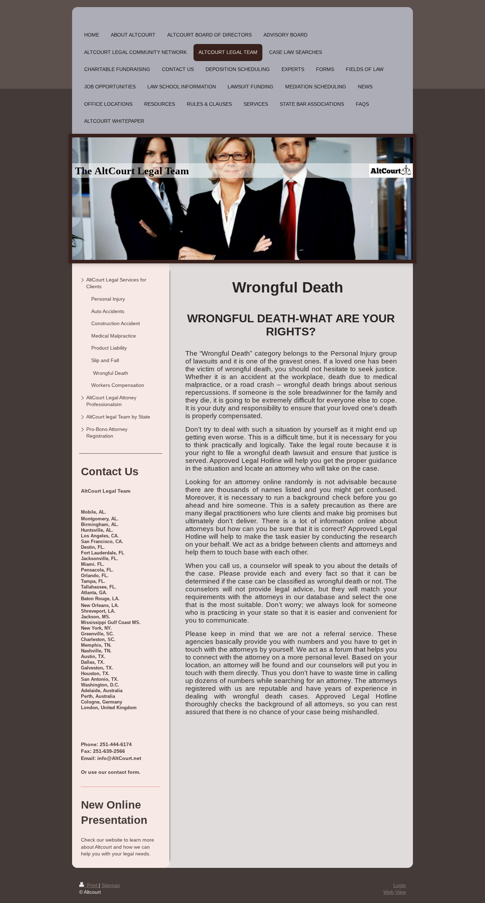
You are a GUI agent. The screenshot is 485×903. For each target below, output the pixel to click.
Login (399, 885)
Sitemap (111, 885)
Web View (394, 892)
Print (92, 885)
